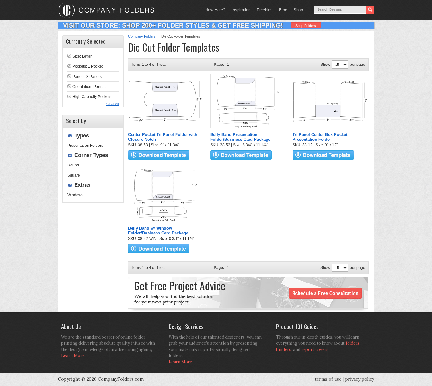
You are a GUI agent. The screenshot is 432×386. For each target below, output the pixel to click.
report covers (315, 349)
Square (73, 175)
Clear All (112, 104)
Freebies (263, 10)
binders (283, 349)
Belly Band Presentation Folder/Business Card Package (240, 137)
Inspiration (240, 10)
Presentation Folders (85, 145)
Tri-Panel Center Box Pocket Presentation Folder (320, 137)
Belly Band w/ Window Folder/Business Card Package (158, 230)
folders (353, 343)
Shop (296, 10)
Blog (283, 10)
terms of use (328, 379)
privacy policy (359, 379)
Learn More (72, 355)
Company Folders (142, 36)
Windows (75, 195)
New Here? (215, 10)
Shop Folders (305, 26)
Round (73, 165)
